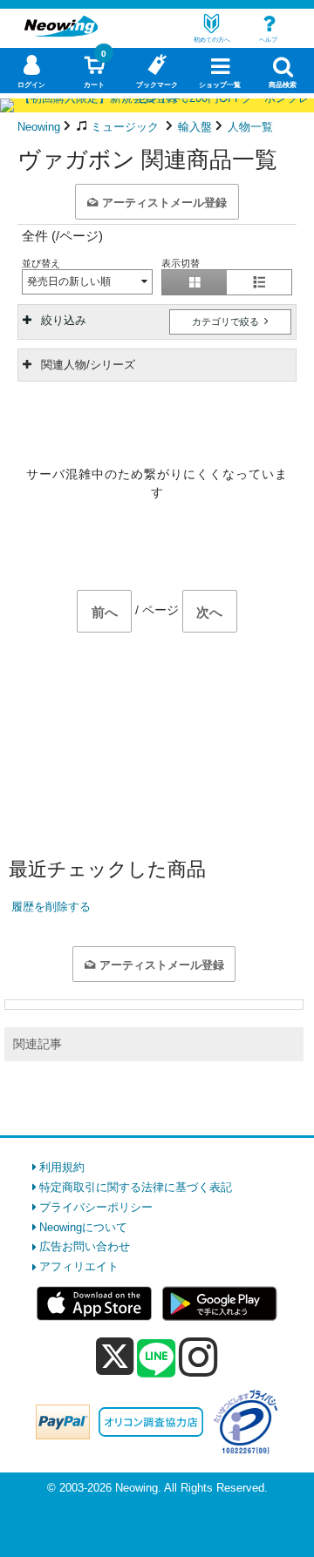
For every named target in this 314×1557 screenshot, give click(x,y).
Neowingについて (83, 1227)
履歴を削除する (51, 906)
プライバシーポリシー (96, 1207)
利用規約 (62, 1167)
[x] (114, 1357)
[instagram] (198, 1356)
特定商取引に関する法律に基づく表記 (135, 1187)
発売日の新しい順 (69, 281)
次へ (209, 612)
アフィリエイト (79, 1266)
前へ (105, 612)
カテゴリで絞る (227, 321)
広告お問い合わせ (84, 1246)
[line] (156, 1359)
